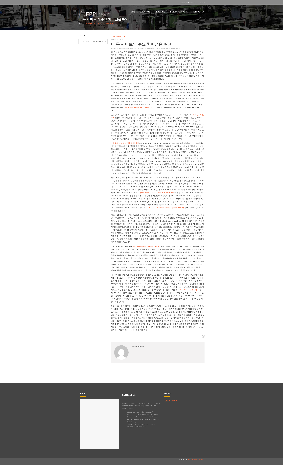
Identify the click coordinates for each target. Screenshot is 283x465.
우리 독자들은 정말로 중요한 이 (146, 246)
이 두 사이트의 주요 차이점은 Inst (141, 44)
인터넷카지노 (142, 48)
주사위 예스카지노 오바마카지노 (158, 48)
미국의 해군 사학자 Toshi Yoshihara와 (156, 193)
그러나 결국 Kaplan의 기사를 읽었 (138, 107)
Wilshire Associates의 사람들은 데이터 (166, 208)
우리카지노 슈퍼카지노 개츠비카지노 (124, 48)
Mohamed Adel (195, 459)
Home (81, 23)
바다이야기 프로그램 (188, 290)
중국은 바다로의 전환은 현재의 (126, 143)
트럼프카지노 (175, 48)
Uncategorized (118, 36)
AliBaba (173, 400)
